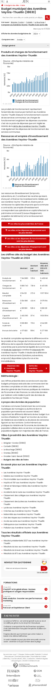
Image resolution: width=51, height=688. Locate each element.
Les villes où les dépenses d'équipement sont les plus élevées (26, 248)
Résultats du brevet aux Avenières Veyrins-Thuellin (26, 550)
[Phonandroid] (38, 685)
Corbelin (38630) (11, 446)
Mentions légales (42, 658)
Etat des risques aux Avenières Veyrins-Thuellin (24, 517)
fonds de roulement (12, 350)
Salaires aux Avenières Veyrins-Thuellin (20, 476)
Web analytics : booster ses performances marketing (22, 599)
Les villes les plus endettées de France (26, 224)
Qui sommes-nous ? (10, 654)
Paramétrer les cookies (38, 656)
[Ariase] (13, 685)
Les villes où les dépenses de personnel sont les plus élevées (27, 231)
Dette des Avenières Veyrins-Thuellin (36, 368)
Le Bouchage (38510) (13, 449)
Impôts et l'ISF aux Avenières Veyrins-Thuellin (23, 482)
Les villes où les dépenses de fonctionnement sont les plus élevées (26, 240)
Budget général (8, 45)
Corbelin (29, 22)
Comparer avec (7, 39)
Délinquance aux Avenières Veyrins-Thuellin (23, 524)
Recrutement (9, 656)
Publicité (38, 654)
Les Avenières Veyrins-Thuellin (17, 473)
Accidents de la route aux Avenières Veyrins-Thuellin (26, 492)
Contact (45, 654)
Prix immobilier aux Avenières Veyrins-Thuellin (24, 479)
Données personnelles (22, 656)
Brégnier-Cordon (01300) (15, 443)
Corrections (31, 658)
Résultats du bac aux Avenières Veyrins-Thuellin (24, 547)
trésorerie (36, 350)
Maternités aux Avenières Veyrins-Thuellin (22, 514)
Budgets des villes (12, 5)
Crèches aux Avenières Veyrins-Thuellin (21, 511)
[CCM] (38, 671)
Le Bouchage (40, 22)
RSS (24, 658)
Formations (10, 583)
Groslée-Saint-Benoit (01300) (17, 456)
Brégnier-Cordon (17, 22)
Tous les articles (16, 658)
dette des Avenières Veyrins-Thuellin (29, 126)
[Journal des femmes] (13, 671)
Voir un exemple (42, 572)
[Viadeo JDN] (38, 680)
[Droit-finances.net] (38, 675)
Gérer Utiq (6, 658)
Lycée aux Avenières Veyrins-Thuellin (20, 508)
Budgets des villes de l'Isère (16, 460)
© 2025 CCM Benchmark (31, 661)
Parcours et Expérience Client (16, 607)
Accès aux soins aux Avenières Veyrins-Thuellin (24, 521)
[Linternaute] (13, 676)
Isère (23, 5)
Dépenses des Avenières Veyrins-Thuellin (13, 368)
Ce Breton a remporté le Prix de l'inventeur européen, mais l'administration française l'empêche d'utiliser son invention (25, 628)
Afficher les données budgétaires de (16, 33)
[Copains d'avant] (13, 680)
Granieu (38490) (11, 453)
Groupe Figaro (16, 661)
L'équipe (21, 654)
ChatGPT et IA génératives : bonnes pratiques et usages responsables (19, 589)
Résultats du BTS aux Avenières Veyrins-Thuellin (24, 553)
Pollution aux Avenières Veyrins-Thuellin (21, 528)
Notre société (29, 654)
